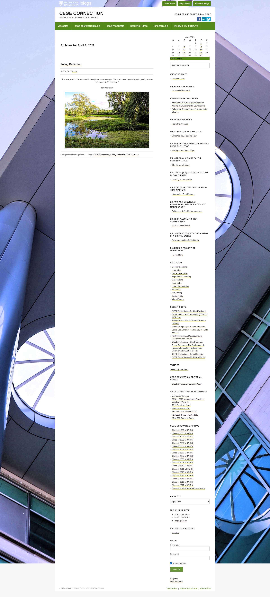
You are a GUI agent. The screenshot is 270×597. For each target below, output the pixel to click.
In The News (177, 255)
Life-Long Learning (180, 286)
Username (174, 545)
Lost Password (176, 581)
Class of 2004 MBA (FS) (182, 446)
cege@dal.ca (181, 521)
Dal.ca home (169, 4)
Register (174, 579)
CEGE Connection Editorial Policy (187, 384)
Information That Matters (183, 194)
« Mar (172, 58)
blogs (86, 3)
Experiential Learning (181, 276)
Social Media (177, 296)
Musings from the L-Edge (183, 150)
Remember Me (179, 563)
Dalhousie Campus (180, 396)
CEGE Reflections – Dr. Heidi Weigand (189, 311)
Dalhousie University (69, 3)
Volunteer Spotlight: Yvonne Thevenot (188, 326)
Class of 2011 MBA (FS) (182, 469)
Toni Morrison (133, 155)
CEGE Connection (81, 13)
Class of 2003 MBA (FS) (182, 443)
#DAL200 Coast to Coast (183, 418)
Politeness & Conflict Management (187, 211)
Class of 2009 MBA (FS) (182, 462)
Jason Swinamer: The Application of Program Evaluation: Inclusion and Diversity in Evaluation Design (188, 348)
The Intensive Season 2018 (184, 411)
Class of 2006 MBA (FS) (182, 453)
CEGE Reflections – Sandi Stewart (187, 342)
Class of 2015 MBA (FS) (182, 479)
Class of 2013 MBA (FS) (182, 472)
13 (184, 49)
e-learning (176, 270)
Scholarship (177, 293)
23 (201, 52)
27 (184, 56)
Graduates (205, 589)
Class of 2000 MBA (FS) (182, 433)
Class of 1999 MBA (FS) (182, 430)
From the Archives (180, 124)
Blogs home (184, 4)
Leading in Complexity (182, 179)
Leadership (177, 283)
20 (184, 52)
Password (174, 554)
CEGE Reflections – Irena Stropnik (187, 354)
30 (201, 56)
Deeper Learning (179, 267)
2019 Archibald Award (181, 405)
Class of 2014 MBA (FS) (182, 475)
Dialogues (172, 589)
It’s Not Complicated (181, 226)
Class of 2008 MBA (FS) (182, 459)
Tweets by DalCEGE (179, 369)
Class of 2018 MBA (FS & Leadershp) (188, 488)
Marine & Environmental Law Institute (188, 106)
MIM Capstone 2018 (181, 408)
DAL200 (175, 533)
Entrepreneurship (179, 273)
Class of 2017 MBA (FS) (182, 485)
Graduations (177, 280)
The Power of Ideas (180, 165)
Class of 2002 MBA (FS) (182, 440)
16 (201, 49)
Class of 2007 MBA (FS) (182, 456)
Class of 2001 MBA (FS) (182, 436)
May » (180, 58)
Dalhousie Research (181, 90)
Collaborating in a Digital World (185, 240)
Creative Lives (178, 78)
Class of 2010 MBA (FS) (182, 466)
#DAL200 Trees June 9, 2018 (185, 415)
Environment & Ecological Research (188, 102)
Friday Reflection (70, 64)
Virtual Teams (178, 299)
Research (176, 289)
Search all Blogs (202, 4)
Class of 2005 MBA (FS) (182, 449)
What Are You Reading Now (184, 136)
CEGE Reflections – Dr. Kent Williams (188, 357)
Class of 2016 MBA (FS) (182, 482)
